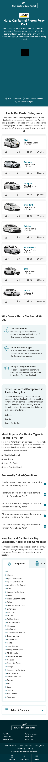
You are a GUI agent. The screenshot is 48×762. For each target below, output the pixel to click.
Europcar (11, 612)
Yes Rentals (12, 694)
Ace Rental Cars (13, 423)
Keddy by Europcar (15, 649)
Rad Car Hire (12, 673)
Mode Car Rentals (14, 656)
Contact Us (7, 737)
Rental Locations (31, 734)
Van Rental (8, 459)
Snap (9, 687)
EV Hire (10, 616)
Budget (10, 415)
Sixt (8, 683)
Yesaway (11, 697)
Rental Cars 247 (14, 677)
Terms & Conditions (26, 746)
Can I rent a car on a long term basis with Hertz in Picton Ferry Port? (21, 526)
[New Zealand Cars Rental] (24, 4)
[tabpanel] (24, 634)
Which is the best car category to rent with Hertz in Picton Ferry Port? (22, 505)
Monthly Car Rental (12, 455)
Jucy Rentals (12, 646)
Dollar (9, 602)
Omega (10, 667)
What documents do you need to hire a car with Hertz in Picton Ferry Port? (21, 516)
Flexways (11, 626)
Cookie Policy (20, 748)
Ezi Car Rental (13, 619)
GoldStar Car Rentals (16, 633)
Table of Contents (20, 710)
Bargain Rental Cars (15, 592)
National (10, 660)
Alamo (10, 575)
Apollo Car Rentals (15, 582)
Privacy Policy (39, 746)
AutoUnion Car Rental (16, 585)
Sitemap (30, 748)
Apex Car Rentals (14, 578)
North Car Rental (14, 663)
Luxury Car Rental (11, 463)
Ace (8, 572)
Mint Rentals (12, 653)
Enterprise (11, 609)
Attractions (29, 737)
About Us (6, 734)
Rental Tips (29, 739)
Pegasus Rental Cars (16, 670)
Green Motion (13, 636)
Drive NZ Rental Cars (16, 605)
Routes (10, 680)
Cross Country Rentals (16, 599)
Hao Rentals (12, 639)
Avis (9, 419)
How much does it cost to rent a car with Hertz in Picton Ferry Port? (21, 494)
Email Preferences (10, 746)
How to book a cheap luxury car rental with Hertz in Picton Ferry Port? (22, 484)
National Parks (8, 739)
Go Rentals (12, 629)
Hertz (9, 643)
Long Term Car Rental (13, 467)
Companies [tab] (19, 563)
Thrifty (10, 690)
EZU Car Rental (13, 622)
